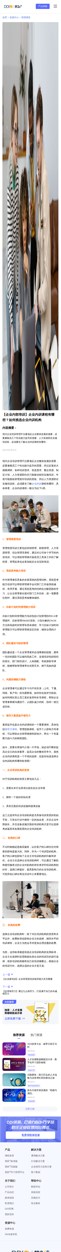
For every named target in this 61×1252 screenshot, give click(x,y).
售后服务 (35, 1203)
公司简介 (9, 1186)
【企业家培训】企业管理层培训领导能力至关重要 (27, 979)
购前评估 (35, 1186)
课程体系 (9, 1155)
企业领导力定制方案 (41, 1166)
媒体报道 (9, 1198)
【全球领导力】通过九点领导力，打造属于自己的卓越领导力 (29, 992)
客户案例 (35, 1172)
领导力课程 (11, 729)
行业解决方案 (38, 1161)
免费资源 (9, 1229)
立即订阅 (29, 1109)
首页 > (6, 17)
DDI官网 (9, 1209)
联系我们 (9, 1203)
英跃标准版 (11, 1161)
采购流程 (35, 1192)
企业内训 (36, 483)
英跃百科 (9, 1214)
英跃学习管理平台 (14, 1172)
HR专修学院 (11, 1234)
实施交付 (35, 1198)
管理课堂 (25, 17)
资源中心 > (15, 17)
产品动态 (9, 1192)
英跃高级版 (11, 1166)
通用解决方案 (38, 1155)
